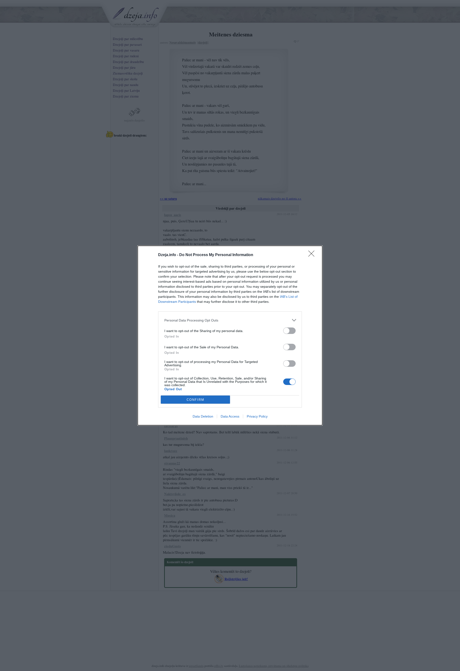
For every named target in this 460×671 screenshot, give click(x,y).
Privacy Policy (257, 416)
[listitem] (230, 320)
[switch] (289, 330)
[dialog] (230, 335)
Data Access (230, 416)
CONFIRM (195, 399)
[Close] (312, 255)
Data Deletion (203, 416)
